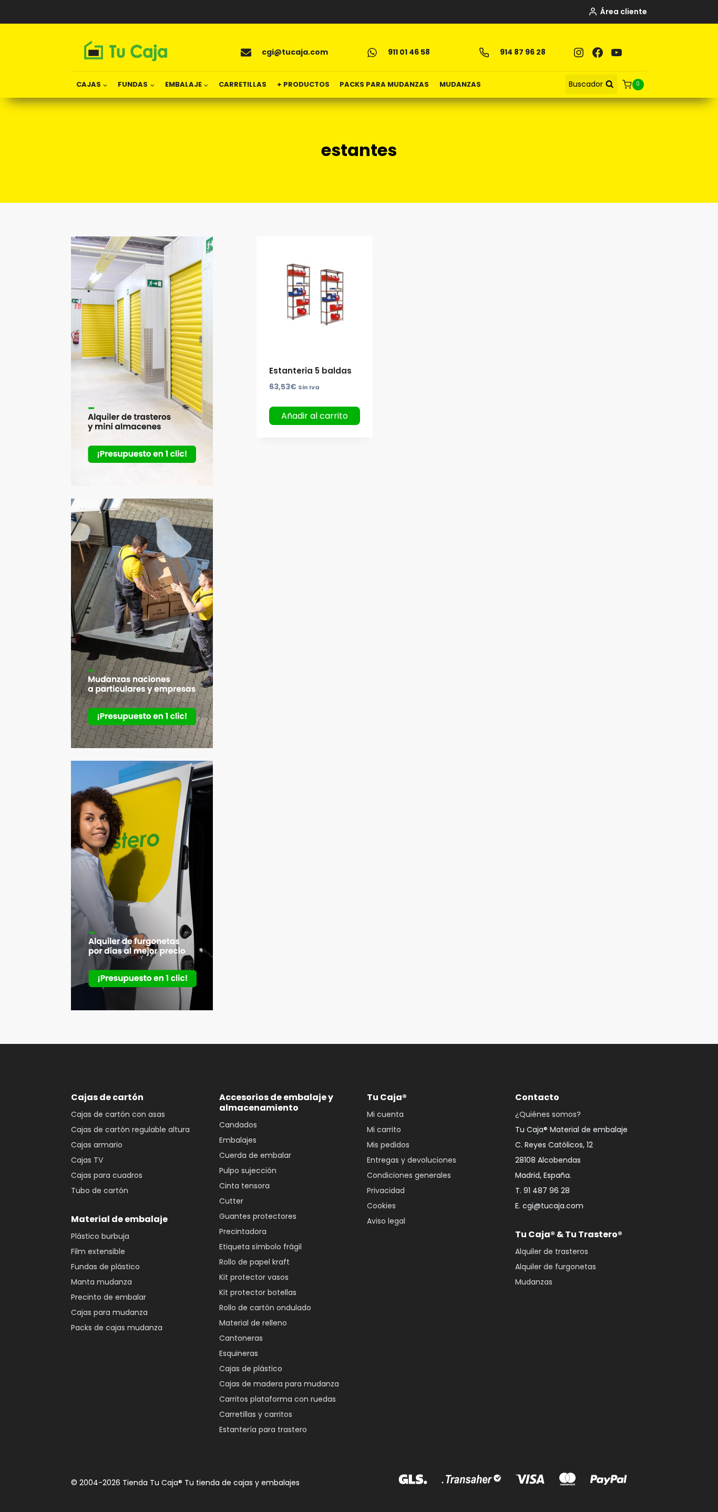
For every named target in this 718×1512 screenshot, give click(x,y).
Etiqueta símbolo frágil (260, 1246)
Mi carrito (384, 1129)
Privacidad (386, 1190)
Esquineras (238, 1353)
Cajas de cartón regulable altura (130, 1129)
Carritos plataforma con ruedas (277, 1399)
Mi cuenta (385, 1114)
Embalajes (238, 1140)
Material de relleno (253, 1323)
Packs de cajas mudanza (116, 1327)
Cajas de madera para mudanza (279, 1384)
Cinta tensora (244, 1185)
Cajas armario (96, 1145)
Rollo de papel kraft (254, 1262)
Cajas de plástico (250, 1368)
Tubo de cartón (99, 1190)
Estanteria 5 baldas (310, 370)
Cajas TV (87, 1160)
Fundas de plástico (105, 1266)
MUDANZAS (460, 84)
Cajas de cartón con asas (118, 1114)
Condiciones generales (409, 1175)
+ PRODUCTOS (303, 84)
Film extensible (98, 1251)
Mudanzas (533, 1282)
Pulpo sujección (247, 1170)
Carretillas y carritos (255, 1414)
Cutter (231, 1201)
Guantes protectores (257, 1216)
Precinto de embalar (108, 1297)
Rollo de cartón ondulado (265, 1307)
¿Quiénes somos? (548, 1114)
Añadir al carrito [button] (314, 416)
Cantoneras (241, 1338)
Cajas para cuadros (106, 1175)
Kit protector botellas (257, 1292)
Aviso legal (386, 1221)
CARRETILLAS (242, 84)
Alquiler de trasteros (551, 1251)
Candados (238, 1125)
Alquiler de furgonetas (555, 1266)
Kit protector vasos (254, 1277)
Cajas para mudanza (109, 1312)
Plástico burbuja (100, 1236)
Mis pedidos (388, 1145)
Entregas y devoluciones (411, 1160)
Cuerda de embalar (255, 1155)
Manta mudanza (101, 1282)
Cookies (381, 1205)
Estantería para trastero (263, 1429)
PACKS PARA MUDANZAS (384, 84)
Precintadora (242, 1231)
